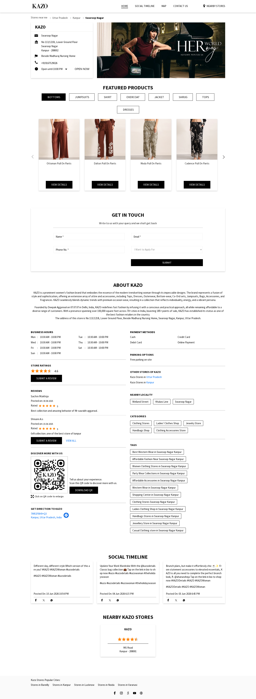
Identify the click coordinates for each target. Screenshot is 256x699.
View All (71, 440)
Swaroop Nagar (183, 401)
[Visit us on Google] (128, 693)
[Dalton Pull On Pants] (105, 139)
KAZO (128, 629)
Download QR (83, 490)
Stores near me (39, 17)
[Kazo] (40, 6)
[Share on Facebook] (36, 600)
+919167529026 (49, 63)
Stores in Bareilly (40, 684)
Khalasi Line (161, 401)
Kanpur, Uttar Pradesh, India (46, 517)
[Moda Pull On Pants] (151, 139)
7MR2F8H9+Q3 (39, 513)
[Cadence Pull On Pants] (197, 139)
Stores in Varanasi (127, 684)
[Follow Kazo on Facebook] (114, 693)
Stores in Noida (106, 684)
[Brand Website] (141, 693)
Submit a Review (46, 378)
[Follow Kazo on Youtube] (134, 693)
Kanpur (76, 17)
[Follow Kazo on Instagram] (121, 693)
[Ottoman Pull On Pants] (59, 139)
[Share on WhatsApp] (51, 600)
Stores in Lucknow (84, 684)
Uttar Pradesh (60, 17)
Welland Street (140, 401)
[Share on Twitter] (43, 600)
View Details (59, 184)
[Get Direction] (66, 517)
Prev (33, 157)
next (223, 157)
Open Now (82, 68)
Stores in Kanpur (62, 684)
